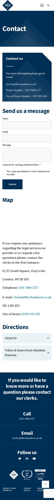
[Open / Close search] (48, 5)
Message (6, 145)
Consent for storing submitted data (21, 164)
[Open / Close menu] (42, 5)
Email (5, 131)
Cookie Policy (27, 489)
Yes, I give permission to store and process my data (28, 173)
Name (5, 118)
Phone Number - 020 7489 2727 (23, 90)
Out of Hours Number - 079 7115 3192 (26, 96)
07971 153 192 (31, 314)
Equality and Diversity (9, 489)
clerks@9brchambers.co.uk (21, 84)
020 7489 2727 (28, 287)
